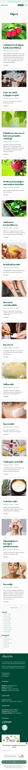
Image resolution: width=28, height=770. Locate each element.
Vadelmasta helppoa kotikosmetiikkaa (13, 46)
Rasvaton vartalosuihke (10, 303)
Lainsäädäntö (7, 639)
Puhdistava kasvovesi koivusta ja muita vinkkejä (13, 136)
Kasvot (5, 41)
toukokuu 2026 (7, 618)
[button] (26, 5)
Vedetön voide (10, 501)
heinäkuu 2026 (7, 614)
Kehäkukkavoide (11, 264)
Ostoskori (17, 1)
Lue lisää (6, 65)
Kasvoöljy (8, 584)
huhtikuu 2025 (7, 625)
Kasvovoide (8, 423)
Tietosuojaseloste (6, 673)
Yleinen (5, 647)
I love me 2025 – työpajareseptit (11, 94)
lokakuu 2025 (7, 622)
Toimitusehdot (5, 676)
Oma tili (10, 1)
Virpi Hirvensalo (9, 50)
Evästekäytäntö (5, 674)
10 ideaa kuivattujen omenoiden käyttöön (13, 183)
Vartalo (9, 261)
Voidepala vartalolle (13, 461)
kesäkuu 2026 (7, 616)
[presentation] (14, 31)
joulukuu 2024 (7, 631)
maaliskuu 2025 (7, 627)
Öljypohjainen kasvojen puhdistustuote (11, 543)
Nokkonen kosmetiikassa (10, 223)
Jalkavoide (8, 384)
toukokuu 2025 (7, 623)
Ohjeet (4, 89)
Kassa (14, 1)
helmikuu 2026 (7, 620)
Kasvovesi (8, 344)
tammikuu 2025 (7, 629)
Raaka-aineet (10, 41)
